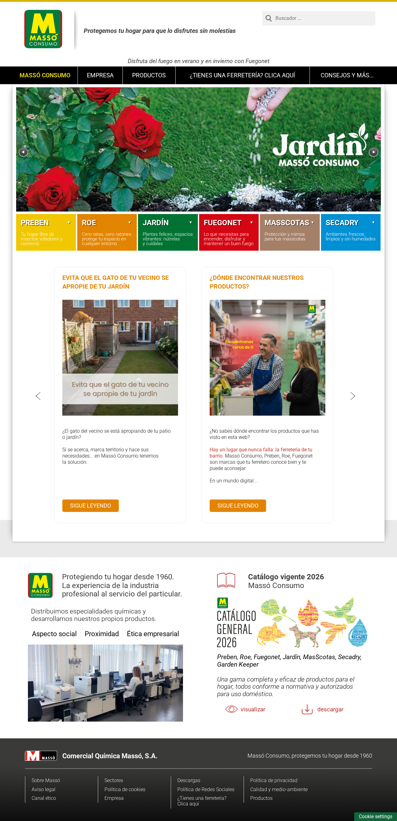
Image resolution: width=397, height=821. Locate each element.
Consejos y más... (347, 75)
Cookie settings (375, 816)
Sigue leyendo (90, 505)
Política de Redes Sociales (205, 789)
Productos (149, 75)
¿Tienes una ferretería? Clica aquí (242, 75)
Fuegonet (223, 222)
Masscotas (287, 222)
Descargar (330, 709)
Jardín (156, 222)
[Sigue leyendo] (120, 414)
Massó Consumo (45, 75)
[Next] (373, 152)
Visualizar (253, 709)
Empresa (100, 75)
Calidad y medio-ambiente (279, 789)
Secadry (342, 222)
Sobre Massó (46, 780)
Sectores (114, 780)
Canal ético (44, 798)
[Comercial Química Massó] (43, 29)
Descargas (188, 780)
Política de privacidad (273, 780)
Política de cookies (125, 789)
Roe (89, 222)
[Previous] (23, 152)
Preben (35, 222)
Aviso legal (44, 789)
